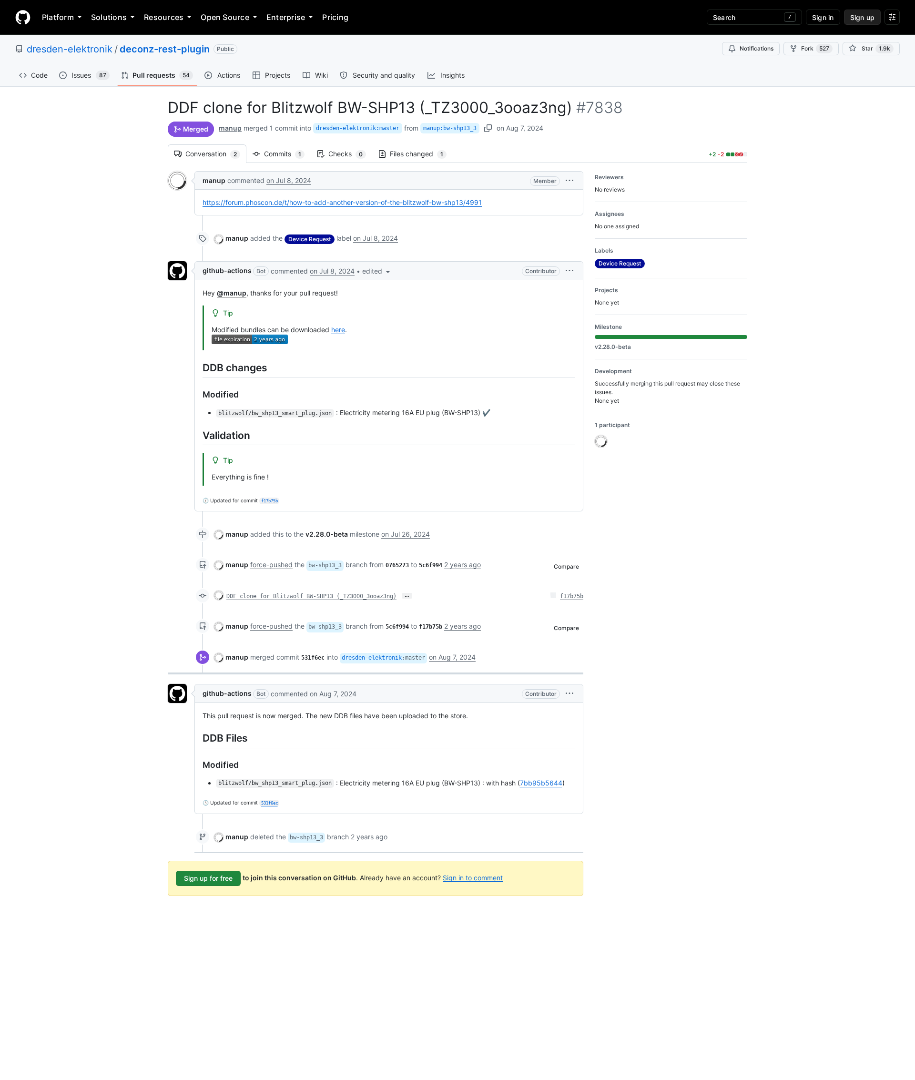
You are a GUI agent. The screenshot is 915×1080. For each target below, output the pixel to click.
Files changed (421, 154)
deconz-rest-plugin (165, 49)
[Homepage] (22, 17)
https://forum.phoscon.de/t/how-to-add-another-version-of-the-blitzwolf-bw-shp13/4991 (342, 202)
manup (230, 128)
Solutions (109, 17)
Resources (163, 17)
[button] (569, 180)
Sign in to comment (473, 877)
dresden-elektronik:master (357, 128)
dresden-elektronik (69, 49)
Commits (287, 154)
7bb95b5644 (541, 783)
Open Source (225, 17)
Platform (58, 17)
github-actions (227, 270)
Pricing (335, 17)
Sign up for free (208, 878)
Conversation (215, 154)
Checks (350, 154)
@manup (231, 293)
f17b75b (571, 596)
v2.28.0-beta (326, 534)
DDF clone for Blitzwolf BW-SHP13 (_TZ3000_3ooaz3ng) (311, 596)
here (338, 330)
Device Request (309, 239)
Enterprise (285, 17)
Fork (815, 48)
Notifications (756, 48)
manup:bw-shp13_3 (450, 128)
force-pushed (271, 564)
